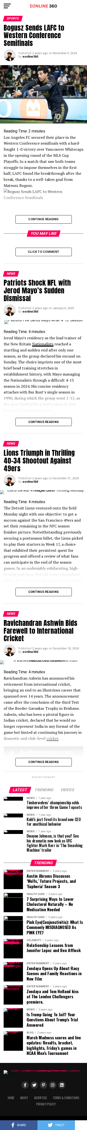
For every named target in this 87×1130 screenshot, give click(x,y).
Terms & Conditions (66, 1097)
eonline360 (30, 56)
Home (11, 1097)
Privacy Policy (46, 1104)
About (24, 1097)
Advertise (40, 1097)
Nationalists (42, 344)
